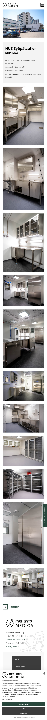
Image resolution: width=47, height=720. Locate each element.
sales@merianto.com (15, 639)
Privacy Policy (12, 646)
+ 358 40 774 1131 (14, 636)
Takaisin (14, 606)
